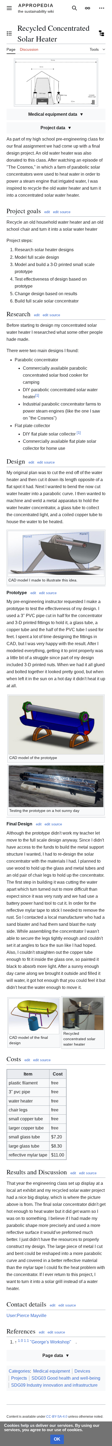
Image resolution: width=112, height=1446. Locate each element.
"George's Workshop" (50, 1342)
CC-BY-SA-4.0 (56, 1416)
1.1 (26, 1341)
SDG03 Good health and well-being (66, 1378)
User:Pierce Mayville (26, 1315)
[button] (9, 8)
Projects (19, 1378)
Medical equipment (51, 1371)
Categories (19, 1371)
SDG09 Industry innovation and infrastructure (54, 1385)
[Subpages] (101, 33)
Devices (82, 1371)
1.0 (20, 1341)
